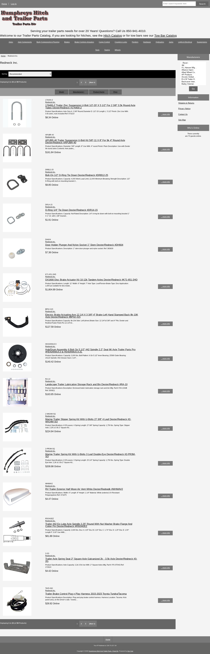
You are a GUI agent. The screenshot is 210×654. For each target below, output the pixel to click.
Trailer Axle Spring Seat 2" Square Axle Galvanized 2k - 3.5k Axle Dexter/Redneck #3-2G (91, 559)
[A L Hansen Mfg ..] (193, 68)
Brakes (67, 42)
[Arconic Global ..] (193, 77)
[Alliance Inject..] (193, 70)
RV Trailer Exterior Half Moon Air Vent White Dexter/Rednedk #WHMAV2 (84, 489)
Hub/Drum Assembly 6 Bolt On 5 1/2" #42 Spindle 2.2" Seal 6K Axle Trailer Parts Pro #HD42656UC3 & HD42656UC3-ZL (90, 350)
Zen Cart (130, 651)
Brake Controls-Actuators (84, 42)
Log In (14, 4)
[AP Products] (193, 75)
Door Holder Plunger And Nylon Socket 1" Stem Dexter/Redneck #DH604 (84, 244)
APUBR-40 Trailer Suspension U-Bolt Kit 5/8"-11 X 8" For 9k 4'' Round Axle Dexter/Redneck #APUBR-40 (85, 141)
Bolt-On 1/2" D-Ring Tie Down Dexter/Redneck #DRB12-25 (76, 175)
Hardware (147, 42)
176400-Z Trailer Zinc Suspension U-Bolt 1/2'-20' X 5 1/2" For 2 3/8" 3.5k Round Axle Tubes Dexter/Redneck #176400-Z (90, 106)
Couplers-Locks (121, 42)
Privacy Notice (184, 109)
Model (61, 92)
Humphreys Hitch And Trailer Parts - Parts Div (103, 651)
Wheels (118, 50)
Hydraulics (160, 42)
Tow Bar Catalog (165, 35)
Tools (97, 50)
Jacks (171, 42)
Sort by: (5, 74)
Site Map (182, 120)
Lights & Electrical (185, 42)
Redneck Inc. (50, 102)
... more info (165, 114)
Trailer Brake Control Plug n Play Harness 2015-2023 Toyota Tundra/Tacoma (86, 593)
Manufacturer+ (78, 92)
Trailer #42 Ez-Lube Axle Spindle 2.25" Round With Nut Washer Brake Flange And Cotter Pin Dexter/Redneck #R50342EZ (88, 525)
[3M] (193, 65)
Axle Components (25, 42)
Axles (11, 42)
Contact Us (183, 114)
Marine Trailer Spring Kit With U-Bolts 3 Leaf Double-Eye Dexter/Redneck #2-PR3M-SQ (90, 455)
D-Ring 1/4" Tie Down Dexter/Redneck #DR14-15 (71, 210)
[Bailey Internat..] (193, 84)
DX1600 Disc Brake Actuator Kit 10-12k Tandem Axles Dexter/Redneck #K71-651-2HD (91, 279)
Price (115, 92)
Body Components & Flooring (48, 42)
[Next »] (92, 82)
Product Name (98, 92)
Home (4, 4)
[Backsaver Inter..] (193, 82)
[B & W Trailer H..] (193, 79)
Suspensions (202, 42)
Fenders (135, 42)
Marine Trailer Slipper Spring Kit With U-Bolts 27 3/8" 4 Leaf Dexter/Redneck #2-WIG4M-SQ (88, 420)
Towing (107, 50)
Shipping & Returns (186, 103)
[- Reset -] (193, 63)
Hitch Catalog (112, 35)
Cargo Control (104, 42)
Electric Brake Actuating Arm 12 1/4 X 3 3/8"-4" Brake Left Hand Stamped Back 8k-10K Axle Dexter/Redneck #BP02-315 (91, 315)
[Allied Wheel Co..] (193, 72)
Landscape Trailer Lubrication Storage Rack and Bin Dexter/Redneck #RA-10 (86, 384)
